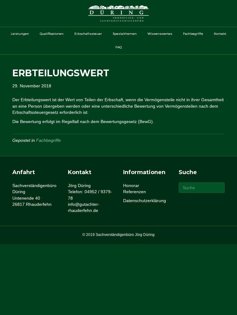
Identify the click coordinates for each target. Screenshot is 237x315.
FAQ (118, 47)
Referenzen (134, 191)
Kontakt (220, 34)
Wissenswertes (160, 34)
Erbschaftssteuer (88, 34)
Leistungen (20, 34)
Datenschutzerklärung (144, 200)
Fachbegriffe (193, 34)
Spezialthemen (125, 34)
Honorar (131, 185)
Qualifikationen (52, 34)
